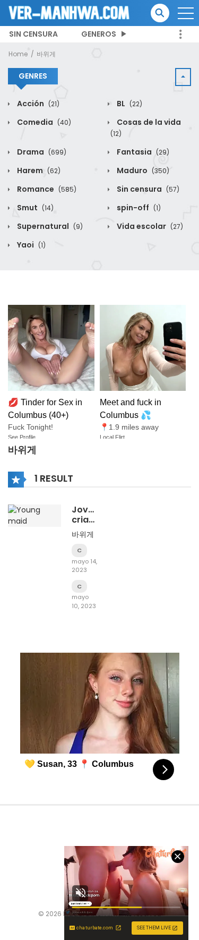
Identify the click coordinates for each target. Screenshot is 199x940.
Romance (45, 189)
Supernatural (49, 226)
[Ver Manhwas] (69, 12)
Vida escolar (149, 226)
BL (128, 103)
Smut (34, 207)
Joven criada (86, 514)
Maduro (142, 170)
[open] (186, 13)
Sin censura (33, 34)
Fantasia (142, 152)
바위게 (46, 53)
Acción (37, 103)
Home (18, 53)
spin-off (138, 207)
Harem (37, 170)
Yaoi (30, 245)
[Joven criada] (34, 515)
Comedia (43, 122)
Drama (40, 152)
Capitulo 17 (79, 586)
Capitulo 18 (79, 550)
